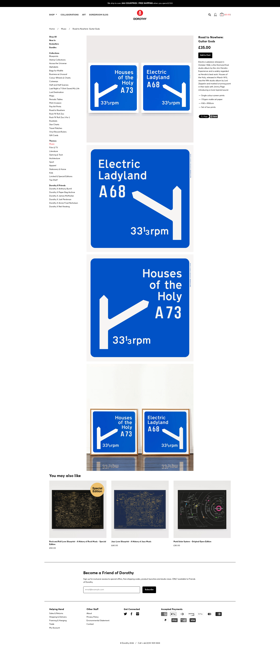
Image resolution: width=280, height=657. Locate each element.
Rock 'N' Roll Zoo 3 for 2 (59, 118)
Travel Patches (55, 128)
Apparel (52, 166)
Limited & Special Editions (60, 177)
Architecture (54, 159)
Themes (52, 141)
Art (84, 15)
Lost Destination (56, 92)
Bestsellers (54, 44)
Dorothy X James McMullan (61, 196)
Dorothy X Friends (57, 186)
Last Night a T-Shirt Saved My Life (64, 89)
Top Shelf (53, 180)
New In (52, 41)
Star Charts (54, 125)
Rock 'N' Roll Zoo (56, 114)
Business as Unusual (58, 74)
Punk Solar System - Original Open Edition (192, 542)
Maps (51, 96)
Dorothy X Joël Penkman (60, 200)
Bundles (52, 48)
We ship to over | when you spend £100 (140, 3)
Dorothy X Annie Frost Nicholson (63, 203)
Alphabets (53, 67)
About (89, 614)
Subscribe (149, 590)
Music (63, 29)
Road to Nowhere (57, 110)
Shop (52, 15)
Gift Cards (53, 136)
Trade (51, 624)
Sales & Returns (56, 614)
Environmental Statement (98, 621)
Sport (51, 162)
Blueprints (53, 56)
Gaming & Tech (56, 155)
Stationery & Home (57, 169)
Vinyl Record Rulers (57, 132)
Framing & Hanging (58, 621)
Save (215, 116)
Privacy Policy (93, 617)
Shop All (53, 37)
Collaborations (70, 15)
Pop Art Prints (55, 107)
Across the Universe (58, 64)
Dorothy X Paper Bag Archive (62, 192)
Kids (51, 173)
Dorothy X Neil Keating (59, 207)
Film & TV (53, 148)
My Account (54, 628)
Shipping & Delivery (58, 617)
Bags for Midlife (56, 71)
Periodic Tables (56, 100)
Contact (90, 624)
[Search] (211, 15)
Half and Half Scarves (58, 85)
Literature (53, 151)
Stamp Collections (57, 60)
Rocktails (53, 121)
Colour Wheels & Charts (59, 78)
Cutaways (53, 82)
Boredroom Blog (98, 15)
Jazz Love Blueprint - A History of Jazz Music (131, 542)
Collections (54, 53)
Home (52, 29)
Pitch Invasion (55, 103)
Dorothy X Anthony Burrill (60, 189)
